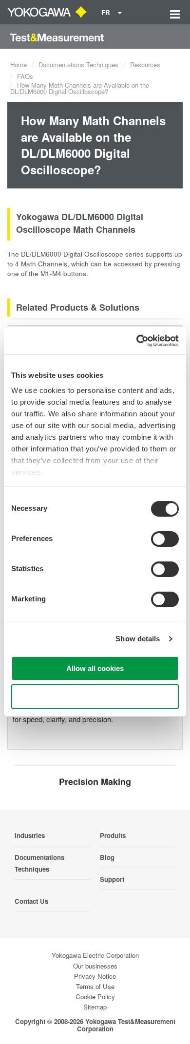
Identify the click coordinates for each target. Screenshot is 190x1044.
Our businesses (95, 965)
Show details (137, 638)
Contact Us (31, 901)
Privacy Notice (95, 976)
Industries (30, 835)
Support (112, 879)
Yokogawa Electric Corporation (95, 955)
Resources (145, 64)
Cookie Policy (95, 996)
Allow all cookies (95, 668)
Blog (107, 857)
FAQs (25, 76)
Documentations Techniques (78, 64)
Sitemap (95, 1006)
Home (18, 64)
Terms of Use (95, 986)
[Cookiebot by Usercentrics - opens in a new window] (137, 341)
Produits (113, 835)
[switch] (165, 539)
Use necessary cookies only (95, 696)
